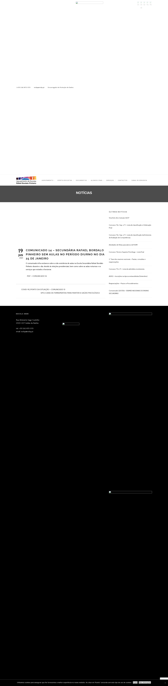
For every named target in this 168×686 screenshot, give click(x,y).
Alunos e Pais (96, 180)
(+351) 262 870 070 (24, 87)
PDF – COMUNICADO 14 (37, 276)
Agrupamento (47, 180)
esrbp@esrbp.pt (39, 87)
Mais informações (145, 682)
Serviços (110, 180)
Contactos (122, 180)
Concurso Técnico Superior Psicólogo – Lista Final (126, 252)
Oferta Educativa (64, 180)
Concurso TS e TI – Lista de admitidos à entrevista (126, 269)
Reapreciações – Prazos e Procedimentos (123, 283)
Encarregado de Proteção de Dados (60, 87)
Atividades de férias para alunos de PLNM (123, 245)
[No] (165, 683)
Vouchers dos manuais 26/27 (119, 218)
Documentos (81, 180)
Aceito (135, 682)
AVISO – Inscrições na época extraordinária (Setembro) (128, 276)
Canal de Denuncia (139, 180)
